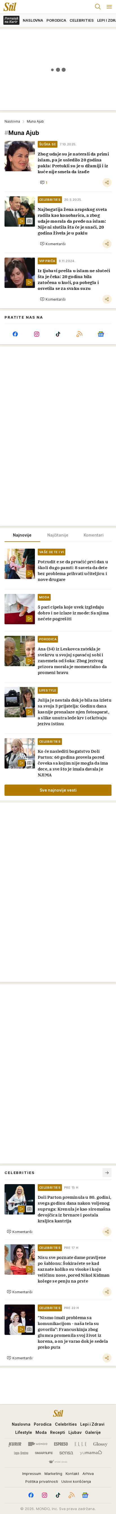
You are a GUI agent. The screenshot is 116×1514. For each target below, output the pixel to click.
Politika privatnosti (41, 1481)
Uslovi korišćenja (76, 1481)
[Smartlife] (44, 1453)
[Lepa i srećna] (21, 1453)
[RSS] (79, 334)
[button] (44, 182)
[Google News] (100, 334)
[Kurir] (14, 1444)
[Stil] (8, 6)
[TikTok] (58, 334)
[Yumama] (91, 1453)
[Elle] (80, 1444)
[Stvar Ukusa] (57, 1462)
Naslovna (12, 121)
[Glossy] (100, 1444)
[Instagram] (36, 334)
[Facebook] (15, 334)
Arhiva (88, 1473)
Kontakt (72, 1473)
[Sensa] (66, 1453)
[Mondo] (37, 1444)
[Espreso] (61, 1444)
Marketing (53, 1473)
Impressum (31, 1473)
